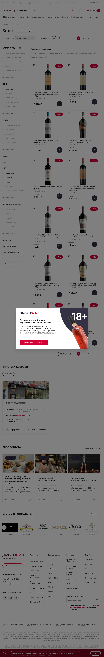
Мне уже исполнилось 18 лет (34, 343)
